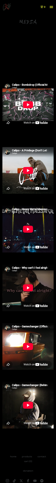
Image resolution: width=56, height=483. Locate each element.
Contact (41, 456)
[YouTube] (35, 481)
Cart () (28, 461)
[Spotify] (42, 481)
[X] (21, 481)
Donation (28, 470)
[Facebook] (28, 481)
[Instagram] (7, 481)
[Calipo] (6, 7)
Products (27, 456)
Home (13, 456)
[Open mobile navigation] (51, 7)
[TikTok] (14, 481)
